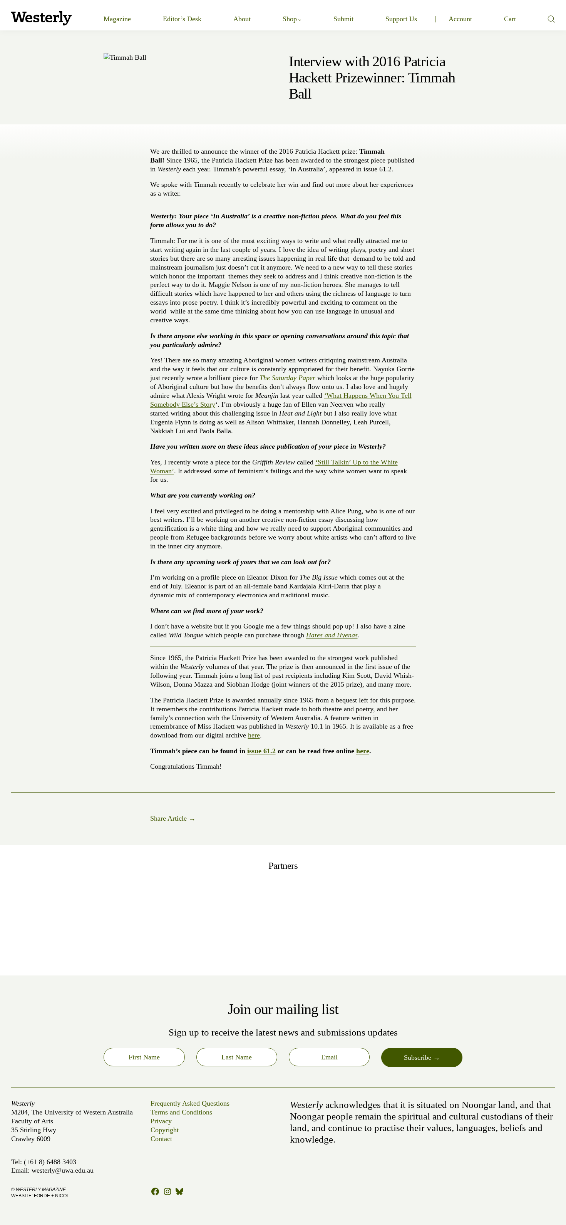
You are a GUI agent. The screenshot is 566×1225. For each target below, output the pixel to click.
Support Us (401, 19)
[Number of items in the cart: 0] (510, 19)
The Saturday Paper (287, 378)
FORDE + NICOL (51, 1195)
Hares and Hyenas (332, 635)
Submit (343, 19)
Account (460, 19)
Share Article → (173, 818)
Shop (290, 19)
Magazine (117, 19)
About (242, 19)
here (254, 735)
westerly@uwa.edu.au (63, 1170)
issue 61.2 (261, 751)
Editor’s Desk (182, 19)
